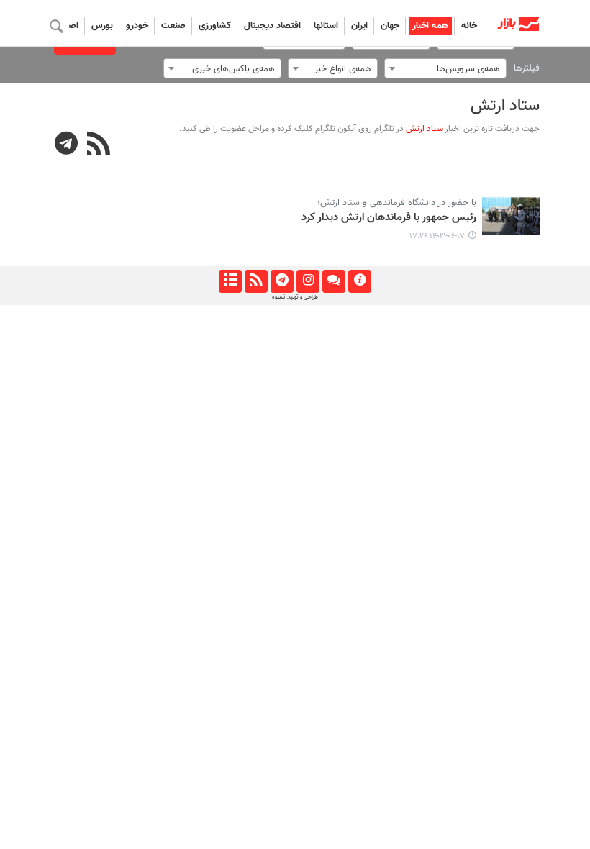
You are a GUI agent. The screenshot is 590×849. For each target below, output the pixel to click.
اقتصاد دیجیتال (272, 26)
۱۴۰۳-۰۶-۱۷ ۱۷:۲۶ (437, 236)
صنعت (173, 26)
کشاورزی (215, 26)
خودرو (137, 26)
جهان (390, 26)
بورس (102, 26)
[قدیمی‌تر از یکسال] (511, 216)
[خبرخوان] (256, 281)
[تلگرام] (282, 281)
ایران (359, 26)
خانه (469, 26)
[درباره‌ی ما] (359, 281)
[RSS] (99, 145)
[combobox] (445, 68)
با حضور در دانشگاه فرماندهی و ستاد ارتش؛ (396, 203)
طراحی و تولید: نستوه (295, 297)
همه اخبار (430, 26)
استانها (326, 26)
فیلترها (527, 68)
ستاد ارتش (505, 106)
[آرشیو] (230, 281)
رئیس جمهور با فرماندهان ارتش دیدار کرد (388, 218)
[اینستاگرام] (308, 281)
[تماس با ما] (333, 281)
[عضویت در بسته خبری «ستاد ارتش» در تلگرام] (66, 145)
